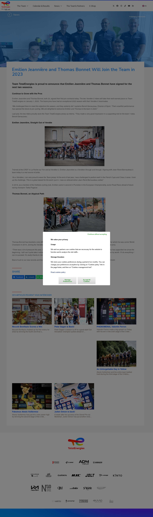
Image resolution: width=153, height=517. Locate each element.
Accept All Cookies (86, 280)
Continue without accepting (97, 234)
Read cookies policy (58, 272)
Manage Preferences (67, 280)
